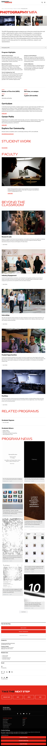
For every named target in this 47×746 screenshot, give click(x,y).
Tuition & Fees (5, 655)
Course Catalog (5, 722)
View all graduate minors (8, 434)
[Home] (6, 2)
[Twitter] (20, 713)
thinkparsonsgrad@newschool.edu (8, 643)
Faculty (10, 154)
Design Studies (6, 430)
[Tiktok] (29, 713)
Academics (15, 8)
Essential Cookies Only (23, 740)
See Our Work (4, 147)
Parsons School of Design (9, 8)
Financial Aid (4, 656)
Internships (5, 315)
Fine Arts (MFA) (6, 422)
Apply (29, 697)
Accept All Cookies (23, 743)
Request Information (23, 631)
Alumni (24, 722)
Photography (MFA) (6, 47)
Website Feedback (5, 719)
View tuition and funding (7, 98)
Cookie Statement (4, 735)
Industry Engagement (9, 275)
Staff (23, 725)
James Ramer (3, 647)
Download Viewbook (6, 657)
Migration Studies (6, 431)
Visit (18, 697)
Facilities (5, 396)
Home (3, 8)
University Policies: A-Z (6, 725)
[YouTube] (23, 713)
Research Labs (7, 237)
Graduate (19, 8)
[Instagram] (26, 713)
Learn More (5, 244)
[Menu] (45, 2)
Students (24, 719)
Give (40, 697)
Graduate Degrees (8, 420)
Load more (23, 611)
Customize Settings (23, 737)
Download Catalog (6, 658)
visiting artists (15, 191)
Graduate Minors (7, 428)
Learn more (4, 113)
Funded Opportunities (9, 355)
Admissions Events (24, 635)
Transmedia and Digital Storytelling (10, 433)
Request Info (6, 697)
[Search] (42, 2)
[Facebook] (17, 713)
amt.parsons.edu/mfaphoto (8, 133)
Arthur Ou (3, 648)
